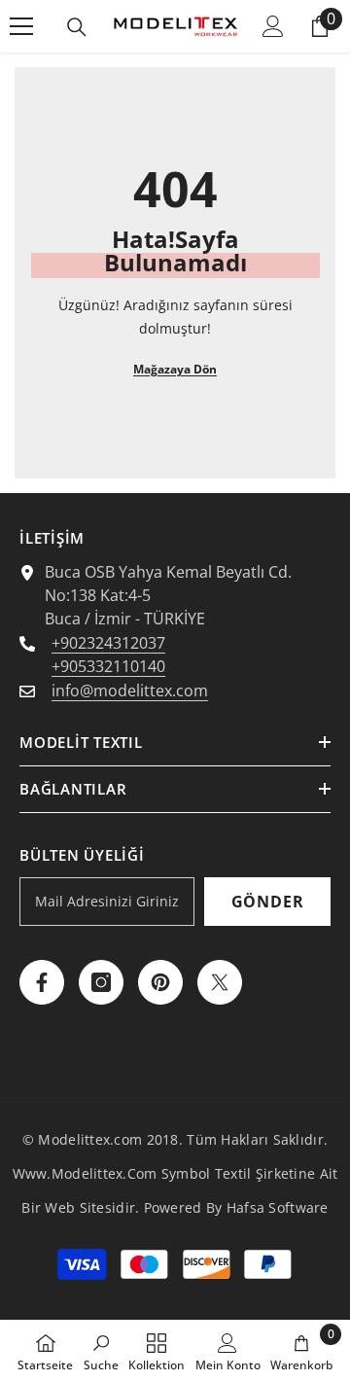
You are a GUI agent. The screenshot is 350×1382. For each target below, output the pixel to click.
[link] (101, 1351)
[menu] (21, 26)
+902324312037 (108, 643)
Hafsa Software (278, 1207)
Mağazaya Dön (175, 369)
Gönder (267, 901)
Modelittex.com (90, 1139)
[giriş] (273, 26)
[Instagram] (101, 982)
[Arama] (76, 27)
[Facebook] (41, 982)
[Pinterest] (160, 982)
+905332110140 (108, 666)
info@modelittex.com (130, 690)
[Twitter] (219, 982)
